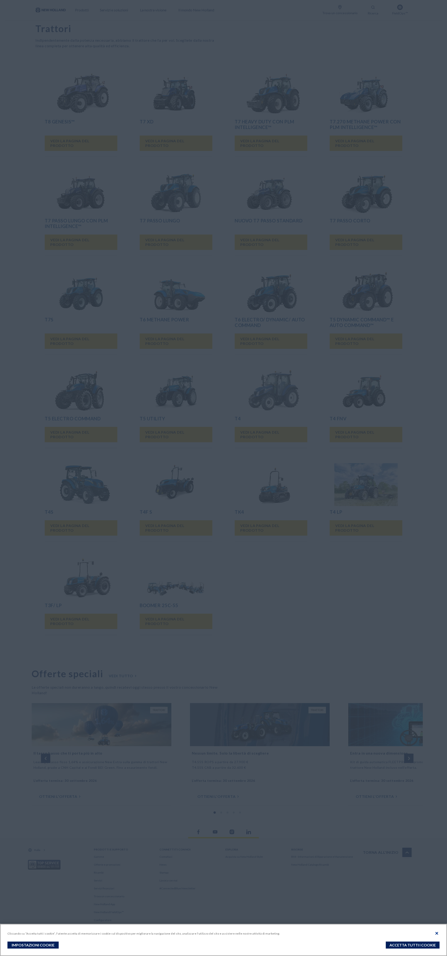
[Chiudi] (437, 933)
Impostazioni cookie (33, 945)
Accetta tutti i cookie (412, 945)
